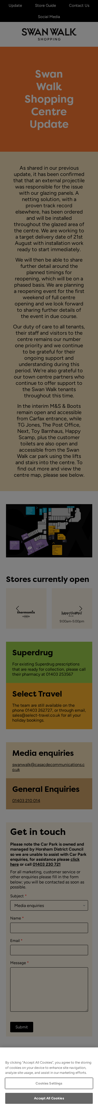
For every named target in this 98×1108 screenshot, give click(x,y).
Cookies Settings (49, 1083)
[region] (49, 1077)
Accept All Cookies (49, 1098)
